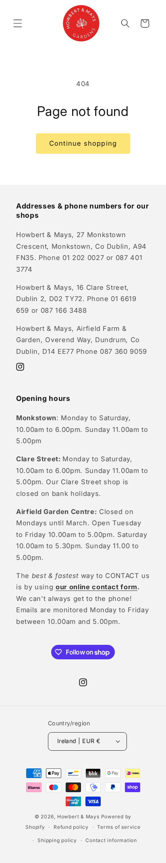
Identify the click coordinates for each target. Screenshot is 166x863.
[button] (17, 23)
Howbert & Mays (78, 816)
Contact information (111, 840)
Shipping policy (57, 840)
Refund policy (71, 827)
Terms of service (118, 827)
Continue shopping (83, 143)
